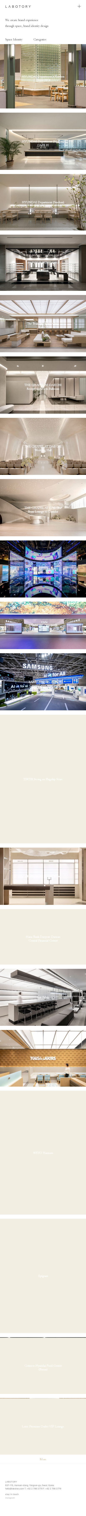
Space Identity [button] (13, 39)
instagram (10, 1497)
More (43, 1459)
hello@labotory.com (14, 1488)
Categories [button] (39, 39)
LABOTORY (18, 6)
